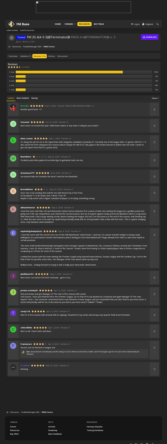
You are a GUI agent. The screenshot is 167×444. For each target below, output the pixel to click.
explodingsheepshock (31, 231)
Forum (13, 426)
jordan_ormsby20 (29, 290)
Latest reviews (12, 30)
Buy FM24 (99, 24)
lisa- (19, 41)
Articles (51, 426)
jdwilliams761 (27, 274)
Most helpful (23, 98)
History (51, 56)
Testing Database (95, 430)
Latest (11, 98)
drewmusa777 (27, 173)
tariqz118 (25, 311)
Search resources (27, 30)
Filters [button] (154, 98)
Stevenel (24, 122)
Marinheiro (25, 156)
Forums (69, 24)
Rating (34, 98)
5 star (11, 72)
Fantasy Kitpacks (94, 426)
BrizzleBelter (26, 189)
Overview (13, 56)
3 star (11, 80)
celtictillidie (26, 327)
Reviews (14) (40, 56)
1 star (11, 89)
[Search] (157, 24)
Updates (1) (25, 56)
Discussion (63, 56)
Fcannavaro (26, 344)
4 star (11, 76)
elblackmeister (27, 207)
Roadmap (52, 430)
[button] (75, 24)
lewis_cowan (26, 138)
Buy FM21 (14, 434)
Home (58, 24)
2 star (11, 85)
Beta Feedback (55, 434)
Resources (84, 24)
